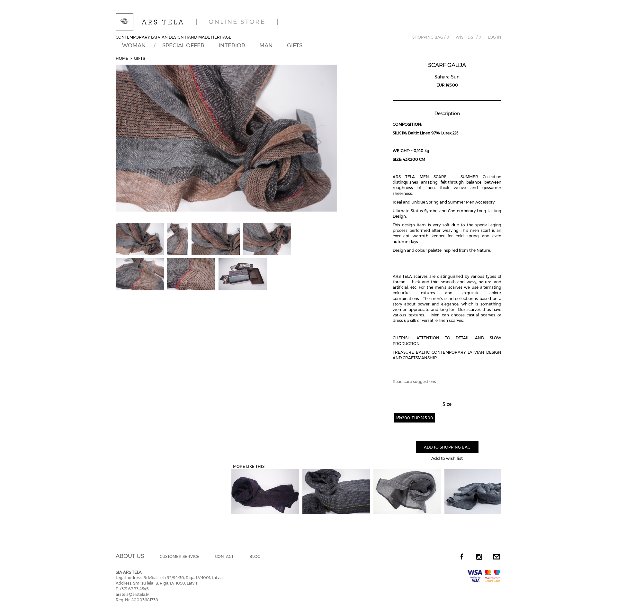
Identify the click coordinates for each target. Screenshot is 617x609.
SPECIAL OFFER (183, 45)
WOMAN (134, 45)
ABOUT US (130, 556)
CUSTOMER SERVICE (179, 556)
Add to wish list (447, 458)
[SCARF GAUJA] (226, 138)
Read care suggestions (414, 381)
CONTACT (224, 556)
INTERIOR (232, 45)
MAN (266, 45)
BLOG (254, 556)
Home (122, 58)
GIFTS (294, 45)
